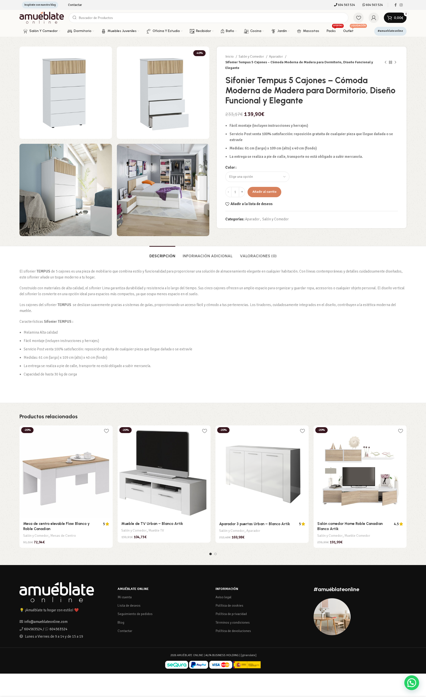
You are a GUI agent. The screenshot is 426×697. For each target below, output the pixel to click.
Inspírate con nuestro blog (40, 4)
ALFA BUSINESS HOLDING (222, 655)
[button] (411, 682)
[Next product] (395, 62)
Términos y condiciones (232, 622)
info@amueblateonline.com (46, 621)
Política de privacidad (231, 614)
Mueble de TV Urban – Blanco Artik (152, 523)
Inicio (229, 56)
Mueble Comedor (357, 536)
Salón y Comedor (252, 56)
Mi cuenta (125, 597)
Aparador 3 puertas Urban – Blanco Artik (254, 524)
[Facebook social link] (395, 5)
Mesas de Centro (63, 536)
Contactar (125, 631)
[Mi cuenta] (373, 18)
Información (226, 589)
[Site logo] (41, 17)
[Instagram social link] (401, 5)
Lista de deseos (129, 605)
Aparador (276, 56)
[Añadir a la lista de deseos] (106, 431)
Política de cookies (229, 605)
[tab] (162, 253)
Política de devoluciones (233, 631)
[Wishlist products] (358, 18)
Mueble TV (156, 530)
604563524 (33, 629)
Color (230, 167)
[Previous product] (385, 62)
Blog (121, 622)
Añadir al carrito (264, 192)
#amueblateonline (390, 31)
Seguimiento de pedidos (135, 614)
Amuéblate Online (133, 589)
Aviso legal (223, 597)
